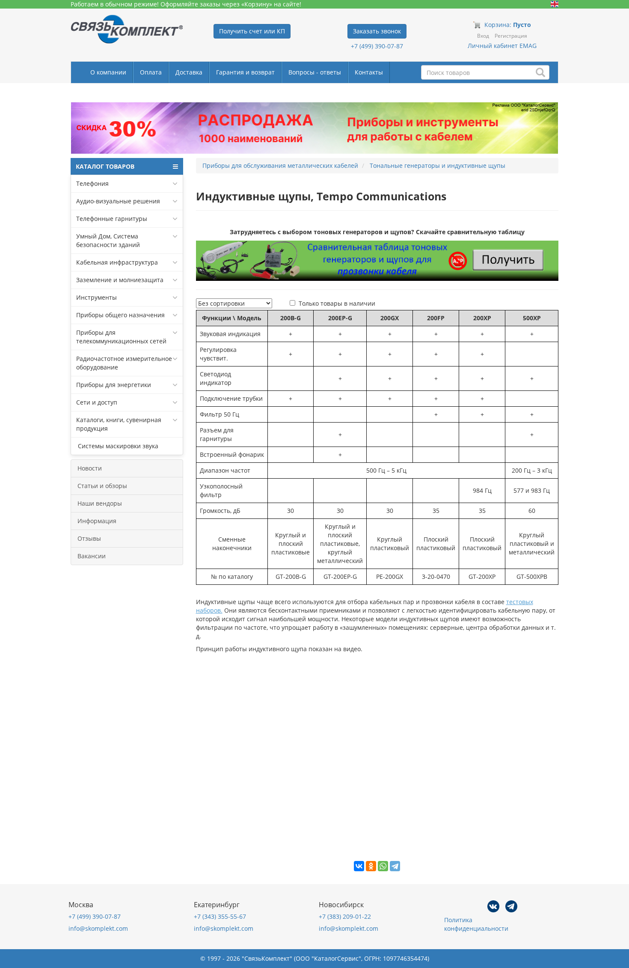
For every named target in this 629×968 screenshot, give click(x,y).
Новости (89, 468)
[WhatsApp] (383, 866)
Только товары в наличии (337, 303)
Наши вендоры (99, 503)
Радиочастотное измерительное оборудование (124, 362)
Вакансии (91, 556)
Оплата (151, 72)
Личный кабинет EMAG (502, 46)
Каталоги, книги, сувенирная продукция (118, 424)
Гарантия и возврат (245, 72)
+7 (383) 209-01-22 (345, 916)
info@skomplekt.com (98, 928)
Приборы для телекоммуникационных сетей (121, 336)
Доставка (188, 72)
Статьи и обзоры (102, 486)
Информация (96, 521)
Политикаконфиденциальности (476, 924)
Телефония (92, 183)
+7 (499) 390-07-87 (377, 46)
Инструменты (96, 297)
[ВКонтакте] (359, 866)
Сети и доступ (96, 402)
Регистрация (511, 35)
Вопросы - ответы (314, 72)
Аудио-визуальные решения (118, 201)
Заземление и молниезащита (119, 280)
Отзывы (89, 538)
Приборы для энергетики (113, 385)
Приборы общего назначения (120, 315)
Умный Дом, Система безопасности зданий (108, 240)
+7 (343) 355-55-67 (220, 916)
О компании (108, 72)
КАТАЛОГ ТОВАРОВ (105, 166)
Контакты (369, 72)
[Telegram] (395, 866)
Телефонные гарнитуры (111, 218)
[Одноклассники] (371, 866)
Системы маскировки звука (117, 446)
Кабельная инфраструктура (117, 262)
